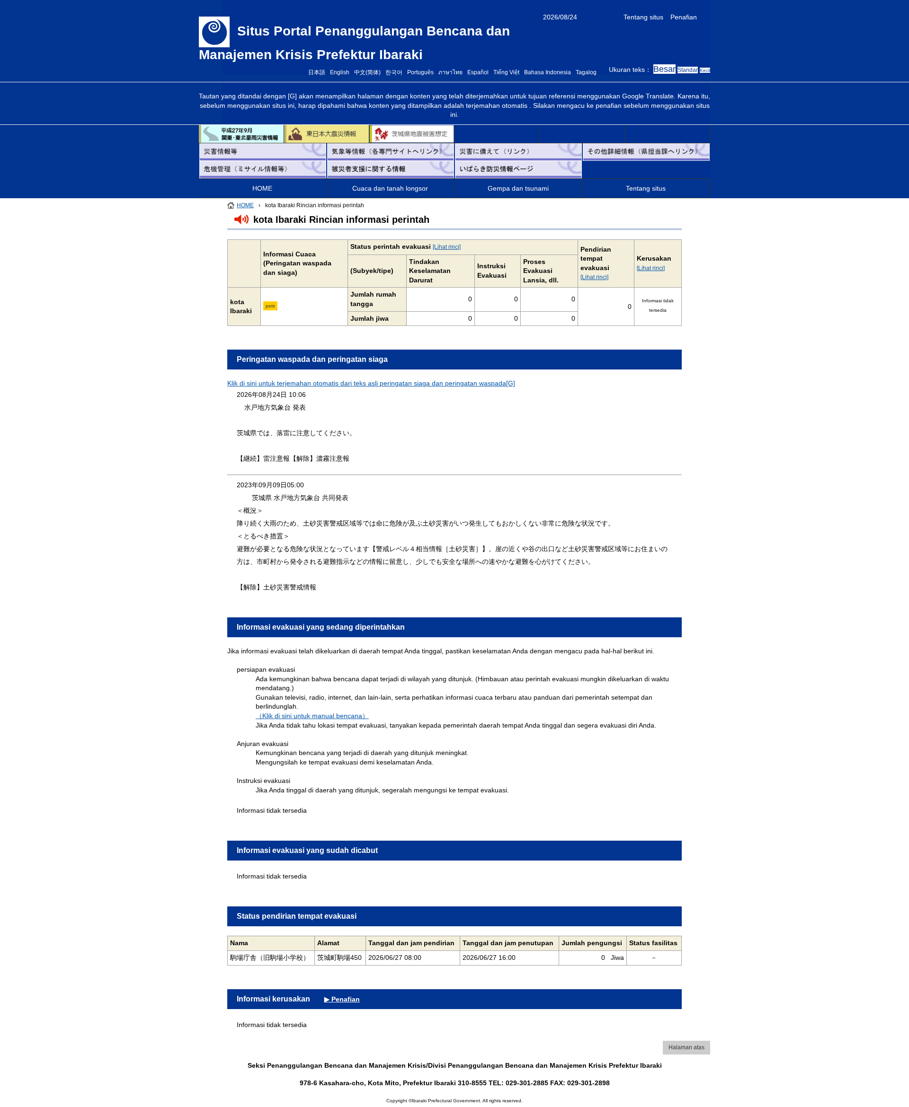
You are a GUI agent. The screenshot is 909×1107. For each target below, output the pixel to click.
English (339, 72)
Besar (664, 69)
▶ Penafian (342, 999)
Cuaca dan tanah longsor (390, 188)
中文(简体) (367, 72)
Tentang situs (643, 17)
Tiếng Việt (506, 72)
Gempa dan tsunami (518, 188)
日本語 (316, 72)
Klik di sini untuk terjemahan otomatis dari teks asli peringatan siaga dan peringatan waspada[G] (371, 383)
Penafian (683, 17)
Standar (687, 70)
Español (478, 72)
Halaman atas (686, 1047)
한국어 (393, 72)
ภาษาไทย (450, 72)
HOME (262, 188)
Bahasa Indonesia (547, 72)
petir (270, 305)
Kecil (705, 70)
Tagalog (586, 72)
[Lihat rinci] (447, 247)
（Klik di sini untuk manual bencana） (312, 716)
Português (420, 72)
